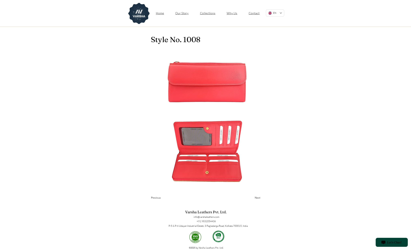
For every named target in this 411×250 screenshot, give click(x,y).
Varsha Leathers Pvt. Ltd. (206, 212)
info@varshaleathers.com (206, 216)
